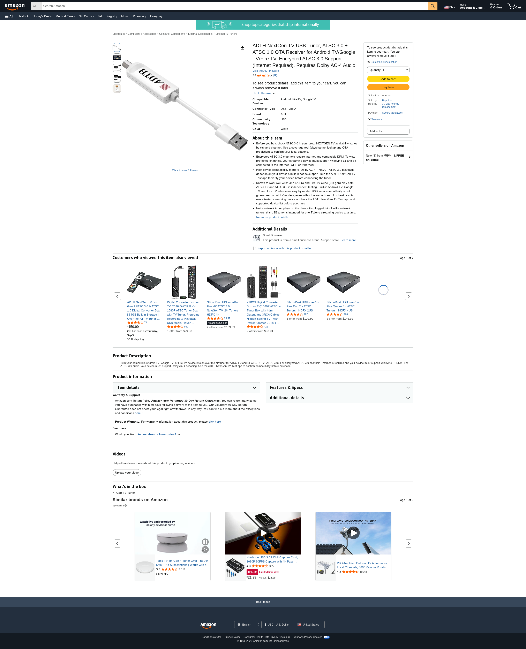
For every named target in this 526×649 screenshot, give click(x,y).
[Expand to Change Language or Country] (454, 7)
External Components (200, 33)
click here (215, 421)
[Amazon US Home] (208, 626)
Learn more (348, 240)
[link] (144, 310)
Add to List (376, 131)
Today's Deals (42, 16)
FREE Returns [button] (262, 93)
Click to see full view (185, 170)
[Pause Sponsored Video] (205, 542)
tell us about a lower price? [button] (157, 434)
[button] (9, 16)
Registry (111, 16)
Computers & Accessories (142, 33)
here (138, 413)
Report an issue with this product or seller (284, 248)
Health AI (23, 16)
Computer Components (172, 33)
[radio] (117, 47)
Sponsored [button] (118, 505)
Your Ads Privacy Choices (308, 637)
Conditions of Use (211, 637)
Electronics (119, 33)
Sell (100, 16)
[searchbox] (235, 6)
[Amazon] (15, 6)
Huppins (387, 100)
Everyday (156, 16)
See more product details (271, 217)
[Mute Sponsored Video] (205, 550)
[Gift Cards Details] (94, 16)
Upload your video (127, 472)
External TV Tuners (226, 33)
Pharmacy (139, 16)
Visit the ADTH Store (266, 70)
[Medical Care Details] (75, 16)
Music (125, 16)
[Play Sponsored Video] (263, 533)
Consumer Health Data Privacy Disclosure (267, 637)
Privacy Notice (233, 637)
